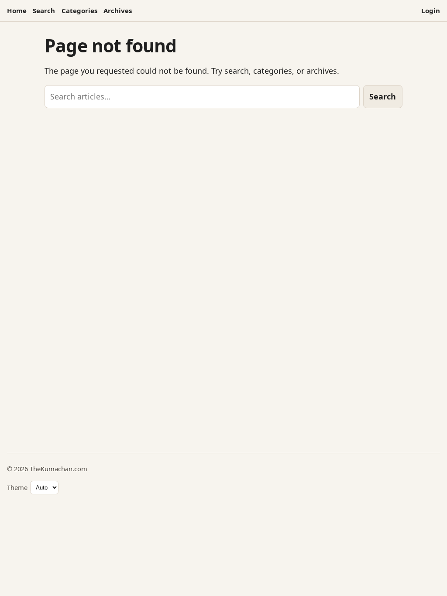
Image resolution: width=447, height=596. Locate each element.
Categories (79, 10)
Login (430, 10)
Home (17, 10)
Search (44, 10)
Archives (117, 10)
